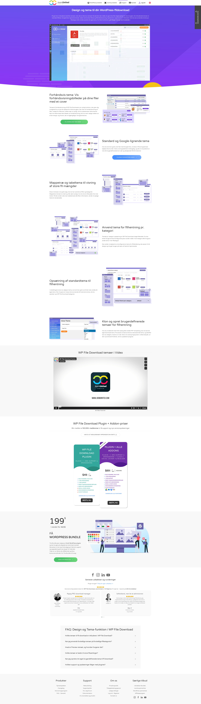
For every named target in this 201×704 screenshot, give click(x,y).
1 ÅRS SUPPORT (82, 482)
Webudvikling (87, 685)
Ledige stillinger (113, 691)
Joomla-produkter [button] (112, 2)
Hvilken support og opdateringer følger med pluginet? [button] (85, 665)
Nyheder (133, 2)
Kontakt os (113, 696)
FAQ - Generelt (61, 693)
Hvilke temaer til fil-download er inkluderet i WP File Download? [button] (88, 636)
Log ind (143, 2)
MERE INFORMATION (64, 559)
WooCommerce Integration (113, 485)
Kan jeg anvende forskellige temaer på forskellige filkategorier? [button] (88, 641)
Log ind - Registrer (113, 693)
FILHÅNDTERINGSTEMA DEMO (126, 157)
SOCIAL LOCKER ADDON (84, 488)
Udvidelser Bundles (140, 685)
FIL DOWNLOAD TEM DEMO (73, 122)
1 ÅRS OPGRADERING (83, 480)
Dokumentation (87, 693)
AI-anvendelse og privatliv (87, 696)
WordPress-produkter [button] (96, 2)
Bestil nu (87, 500)
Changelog (61, 688)
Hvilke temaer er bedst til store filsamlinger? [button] (81, 653)
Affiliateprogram (140, 693)
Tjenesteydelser (61, 685)
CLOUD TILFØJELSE (83, 492)
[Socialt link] (134, 697)
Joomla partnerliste (140, 688)
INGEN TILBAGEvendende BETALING (87, 484)
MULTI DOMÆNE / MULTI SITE (85, 478)
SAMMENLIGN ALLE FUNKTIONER (87, 495)
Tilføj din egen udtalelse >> (105, 583)
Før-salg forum (87, 691)
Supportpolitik (87, 688)
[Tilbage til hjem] (59, 2)
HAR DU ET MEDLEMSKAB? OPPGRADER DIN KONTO (99, 434)
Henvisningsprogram (61, 691)
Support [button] (124, 2)
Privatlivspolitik (113, 685)
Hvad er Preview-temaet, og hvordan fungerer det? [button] (84, 647)
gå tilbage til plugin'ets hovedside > (119, 20)
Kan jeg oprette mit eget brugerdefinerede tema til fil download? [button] (89, 659)
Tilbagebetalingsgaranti (114, 688)
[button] (102, 617)
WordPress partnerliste (140, 691)
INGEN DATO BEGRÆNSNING (85, 486)
